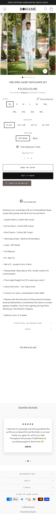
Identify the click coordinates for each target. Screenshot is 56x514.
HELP (27, 481)
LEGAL (27, 487)
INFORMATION (27, 474)
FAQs (28, 329)
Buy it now (28, 176)
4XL (23, 111)
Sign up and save (27, 494)
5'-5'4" (9, 125)
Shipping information (28, 323)
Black (35, 138)
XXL (45, 104)
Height (28, 120)
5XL (32, 111)
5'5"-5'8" (22, 125)
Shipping (24, 92)
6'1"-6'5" (46, 125)
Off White (22, 138)
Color (28, 133)
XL (37, 104)
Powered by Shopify (28, 512)
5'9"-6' (34, 125)
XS (10, 104)
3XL (14, 111)
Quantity (28, 153)
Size (28, 99)
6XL (41, 111)
